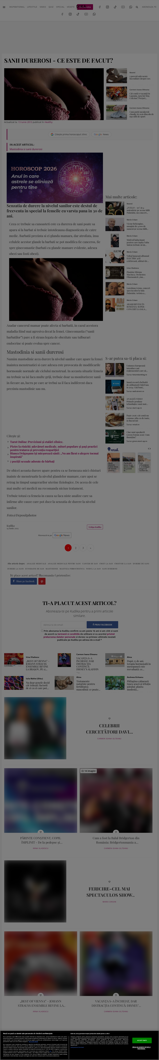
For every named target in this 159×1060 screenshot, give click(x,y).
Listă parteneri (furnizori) (77, 1047)
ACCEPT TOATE (142, 1040)
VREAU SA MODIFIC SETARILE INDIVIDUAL (141, 1047)
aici (50, 1051)
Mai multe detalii (33, 1041)
